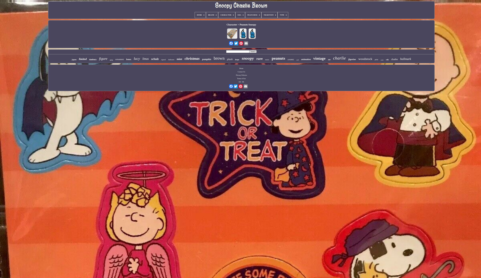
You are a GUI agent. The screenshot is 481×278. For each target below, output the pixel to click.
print (376, 60)
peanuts (278, 58)
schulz (155, 59)
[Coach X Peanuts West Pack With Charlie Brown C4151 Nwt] (252, 34)
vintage (319, 58)
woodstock (365, 59)
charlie (339, 58)
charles (394, 59)
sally (387, 60)
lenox (128, 59)
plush (230, 59)
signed (163, 60)
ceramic (291, 59)
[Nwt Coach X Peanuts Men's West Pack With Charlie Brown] (243, 34)
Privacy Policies (241, 75)
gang (111, 60)
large (237, 60)
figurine (352, 59)
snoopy (248, 58)
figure (103, 59)
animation (306, 59)
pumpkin (206, 59)
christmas (192, 58)
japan (74, 60)
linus (145, 59)
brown (219, 58)
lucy (137, 59)
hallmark (405, 59)
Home (241, 68)
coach (382, 60)
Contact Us (241, 72)
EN (240, 82)
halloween (171, 60)
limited (83, 59)
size (329, 60)
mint (179, 59)
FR (243, 82)
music (267, 60)
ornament (119, 59)
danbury (93, 59)
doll (297, 60)
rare (259, 59)
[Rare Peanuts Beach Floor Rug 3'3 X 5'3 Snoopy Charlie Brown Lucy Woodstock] (232, 34)
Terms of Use (241, 78)
